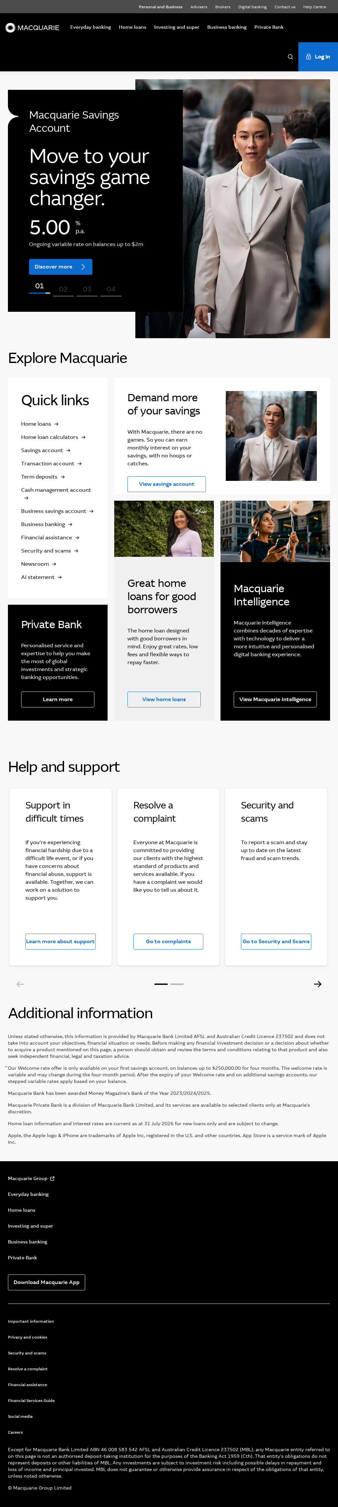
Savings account (42, 450)
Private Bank (269, 27)
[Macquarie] (32, 27)
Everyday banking (90, 27)
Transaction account (47, 463)
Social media (20, 1416)
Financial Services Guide (31, 1400)
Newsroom (35, 563)
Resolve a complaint (28, 1369)
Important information (31, 1321)
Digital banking (252, 7)
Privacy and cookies (27, 1337)
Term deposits (39, 476)
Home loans (132, 27)
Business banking (227, 27)
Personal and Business (161, 7)
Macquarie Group (28, 1178)
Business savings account (53, 511)
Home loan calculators (49, 437)
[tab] (39, 293)
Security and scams (46, 550)
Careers (15, 1432)
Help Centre (314, 7)
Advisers (198, 7)
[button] (20, 984)
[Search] (290, 56)
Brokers (222, 7)
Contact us (285, 7)
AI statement (37, 577)
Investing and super (176, 27)
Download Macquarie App (47, 1282)
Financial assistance (46, 537)
